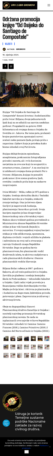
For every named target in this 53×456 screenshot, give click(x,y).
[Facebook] (5, 66)
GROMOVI (20, 49)
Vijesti (8, 44)
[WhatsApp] (11, 66)
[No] (49, 446)
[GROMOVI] (5, 49)
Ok (26, 452)
